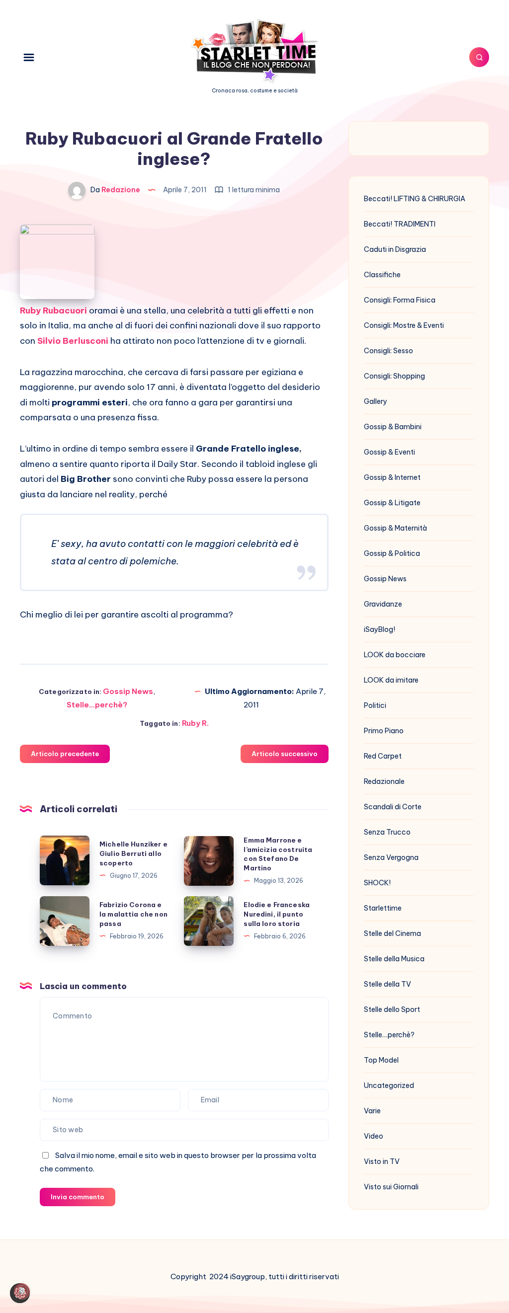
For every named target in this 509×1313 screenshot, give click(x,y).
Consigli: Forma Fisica (399, 300)
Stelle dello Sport (392, 1009)
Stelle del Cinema (392, 933)
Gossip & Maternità (395, 528)
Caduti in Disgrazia (395, 249)
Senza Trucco (387, 832)
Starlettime (383, 908)
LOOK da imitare (391, 680)
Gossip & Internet (392, 477)
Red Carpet (383, 756)
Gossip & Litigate (392, 502)
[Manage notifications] (22, 1291)
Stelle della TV (387, 984)
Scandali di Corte (393, 806)
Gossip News (128, 691)
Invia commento (77, 1197)
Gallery (375, 401)
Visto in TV (382, 1161)
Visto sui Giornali (391, 1186)
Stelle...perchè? (97, 704)
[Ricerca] (479, 57)
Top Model (381, 1060)
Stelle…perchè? (389, 1034)
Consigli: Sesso (388, 350)
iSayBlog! (379, 629)
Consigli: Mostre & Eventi (404, 325)
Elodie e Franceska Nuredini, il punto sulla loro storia (277, 914)
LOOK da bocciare (394, 654)
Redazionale (384, 781)
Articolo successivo (285, 754)
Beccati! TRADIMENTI (399, 224)
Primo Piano (384, 730)
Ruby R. (195, 723)
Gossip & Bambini (393, 426)
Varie (372, 1110)
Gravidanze (383, 604)
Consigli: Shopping (394, 376)
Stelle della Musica (394, 958)
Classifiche (382, 274)
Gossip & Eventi (389, 452)
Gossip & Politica (392, 553)
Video (373, 1136)
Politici (375, 705)
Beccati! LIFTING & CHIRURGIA (414, 198)
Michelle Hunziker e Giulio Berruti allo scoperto (133, 853)
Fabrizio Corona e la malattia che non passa (133, 914)
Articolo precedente (65, 754)
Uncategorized (389, 1085)
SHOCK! (377, 882)
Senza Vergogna (391, 857)
